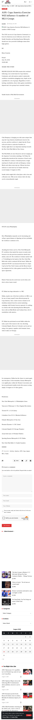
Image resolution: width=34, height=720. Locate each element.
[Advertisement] (17, 117)
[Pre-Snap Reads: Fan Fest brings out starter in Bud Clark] (6, 602)
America (17, 451)
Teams (6, 453)
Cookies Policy (14, 717)
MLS (3, 453)
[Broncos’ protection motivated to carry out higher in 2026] (6, 593)
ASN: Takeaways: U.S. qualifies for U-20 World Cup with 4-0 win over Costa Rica (11, 672)
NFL (15, 578)
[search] (21, 2)
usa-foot (4, 23)
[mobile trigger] (3, 2)
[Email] (22, 460)
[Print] (30, 460)
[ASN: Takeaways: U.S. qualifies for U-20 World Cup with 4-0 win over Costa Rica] (27, 671)
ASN (21, 451)
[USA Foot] (8, 2)
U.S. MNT (4, 8)
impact (28, 451)
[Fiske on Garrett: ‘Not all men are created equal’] (6, 584)
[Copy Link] (26, 460)
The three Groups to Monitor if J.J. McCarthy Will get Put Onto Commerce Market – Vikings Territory (22, 574)
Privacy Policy (5, 717)
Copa (24, 451)
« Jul (3, 659)
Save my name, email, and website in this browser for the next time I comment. (17, 511)
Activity (12, 451)
